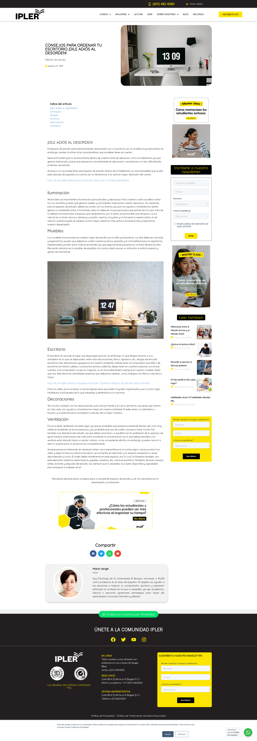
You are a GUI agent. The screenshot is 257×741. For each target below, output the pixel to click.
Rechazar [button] (182, 734)
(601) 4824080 (117, 669)
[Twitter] (123, 639)
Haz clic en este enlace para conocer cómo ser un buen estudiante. (88, 180)
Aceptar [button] (168, 734)
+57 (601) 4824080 (133, 682)
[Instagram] (144, 639)
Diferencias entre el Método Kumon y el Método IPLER (180, 330)
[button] (93, 553)
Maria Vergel (101, 568)
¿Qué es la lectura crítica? (183, 344)
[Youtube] (133, 639)
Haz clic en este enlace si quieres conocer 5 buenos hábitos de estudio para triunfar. (98, 383)
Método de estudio (55, 59)
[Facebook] (113, 639)
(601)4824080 (118, 698)
